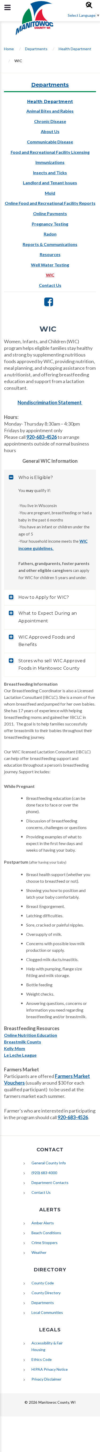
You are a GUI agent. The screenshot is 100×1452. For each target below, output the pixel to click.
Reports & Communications (50, 244)
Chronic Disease (50, 121)
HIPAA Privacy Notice (49, 1369)
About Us (50, 131)
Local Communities (47, 1312)
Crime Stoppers (44, 1242)
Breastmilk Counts (22, 1041)
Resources (50, 254)
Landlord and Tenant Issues (50, 182)
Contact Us (50, 285)
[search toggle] (7, 7)
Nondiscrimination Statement (50, 402)
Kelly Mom (14, 1048)
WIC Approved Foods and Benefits (46, 641)
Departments (36, 48)
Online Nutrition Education (30, 1035)
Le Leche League (20, 1055)
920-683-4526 (41, 437)
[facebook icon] (48, 303)
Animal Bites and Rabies (50, 110)
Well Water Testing (50, 264)
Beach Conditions (46, 1232)
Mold (50, 193)
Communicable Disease (50, 141)
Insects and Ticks (50, 172)
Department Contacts (50, 1182)
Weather (38, 1252)
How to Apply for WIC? (43, 597)
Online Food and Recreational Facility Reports (50, 203)
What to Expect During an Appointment (47, 617)
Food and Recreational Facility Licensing (50, 152)
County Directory (46, 1292)
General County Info (48, 1163)
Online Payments (50, 213)
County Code (42, 1283)
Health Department (75, 48)
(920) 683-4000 (44, 1172)
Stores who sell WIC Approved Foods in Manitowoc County (52, 664)
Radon (50, 233)
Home (9, 48)
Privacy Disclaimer (46, 1379)
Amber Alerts (42, 1223)
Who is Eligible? (35, 477)
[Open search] (91, 7)
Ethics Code (41, 1359)
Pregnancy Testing (50, 223)
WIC (50, 274)
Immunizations (50, 162)
